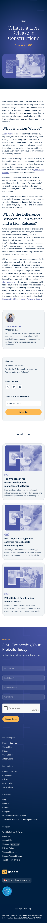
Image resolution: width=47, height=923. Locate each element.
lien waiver (8, 134)
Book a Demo (11, 719)
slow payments (8, 282)
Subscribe (23, 412)
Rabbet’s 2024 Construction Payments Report (21, 299)
